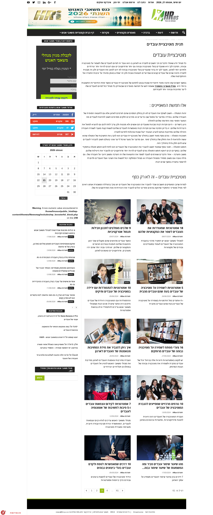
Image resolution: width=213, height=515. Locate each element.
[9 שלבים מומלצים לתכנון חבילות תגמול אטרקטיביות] (107, 211)
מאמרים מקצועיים (126, 32)
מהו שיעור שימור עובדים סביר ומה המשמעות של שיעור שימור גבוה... (162, 466)
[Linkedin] (44, 2)
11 (62, 174)
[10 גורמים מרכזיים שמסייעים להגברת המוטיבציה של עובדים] (160, 387)
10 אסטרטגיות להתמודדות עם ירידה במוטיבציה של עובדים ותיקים (109, 289)
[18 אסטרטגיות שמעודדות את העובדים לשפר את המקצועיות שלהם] (160, 211)
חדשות (174, 32)
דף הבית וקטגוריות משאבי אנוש (78, 32)
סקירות (105, 32)
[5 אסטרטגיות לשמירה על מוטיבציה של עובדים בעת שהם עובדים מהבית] (160, 271)
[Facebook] (55, 2)
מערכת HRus (177, 236)
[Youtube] (28, 2)
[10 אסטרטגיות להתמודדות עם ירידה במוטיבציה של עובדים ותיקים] (107, 271)
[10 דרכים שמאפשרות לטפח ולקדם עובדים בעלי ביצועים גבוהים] (107, 447)
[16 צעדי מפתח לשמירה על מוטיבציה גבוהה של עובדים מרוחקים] (160, 331)
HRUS (112, 512)
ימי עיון (117, 2)
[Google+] (49, 2)
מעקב (35, 121)
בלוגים (179, 223)
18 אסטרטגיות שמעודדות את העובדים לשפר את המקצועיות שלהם (160, 230)
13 (50, 174)
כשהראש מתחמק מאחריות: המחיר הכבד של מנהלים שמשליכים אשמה (55, 269)
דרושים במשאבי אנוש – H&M (52, 337)
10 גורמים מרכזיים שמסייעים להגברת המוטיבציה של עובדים (160, 405)
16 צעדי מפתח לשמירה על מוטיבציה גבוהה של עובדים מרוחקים (161, 349)
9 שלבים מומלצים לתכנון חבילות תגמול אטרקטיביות (111, 230)
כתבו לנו (141, 2)
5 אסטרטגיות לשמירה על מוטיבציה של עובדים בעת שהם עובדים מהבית (161, 289)
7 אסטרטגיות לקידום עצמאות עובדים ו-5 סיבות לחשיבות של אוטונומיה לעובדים (108, 407)
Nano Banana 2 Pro (69, 316)
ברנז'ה (146, 32)
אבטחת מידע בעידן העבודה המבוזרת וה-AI (56, 257)
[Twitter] (34, 2)
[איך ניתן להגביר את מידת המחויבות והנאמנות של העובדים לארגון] (107, 331)
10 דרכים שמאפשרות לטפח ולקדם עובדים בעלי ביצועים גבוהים (109, 466)
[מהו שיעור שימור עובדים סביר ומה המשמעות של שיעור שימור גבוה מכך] (160, 447)
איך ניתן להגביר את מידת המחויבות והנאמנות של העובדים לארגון (109, 349)
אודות (151, 2)
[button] (181, 32)
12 (56, 174)
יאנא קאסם (73, 337)
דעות (160, 32)
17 (68, 180)
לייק (34, 114)
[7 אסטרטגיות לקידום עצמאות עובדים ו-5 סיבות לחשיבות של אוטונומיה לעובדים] (107, 387)
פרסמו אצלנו (129, 2)
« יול (63, 198)
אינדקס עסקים (104, 2)
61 (117, 490)
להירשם (36, 134)
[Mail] (39, 2)
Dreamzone (138, 512)
